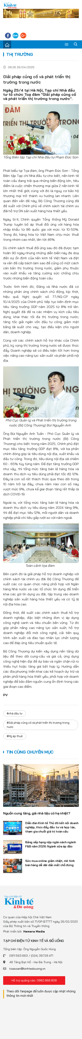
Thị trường (19, 54)
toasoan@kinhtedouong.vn (27, 969)
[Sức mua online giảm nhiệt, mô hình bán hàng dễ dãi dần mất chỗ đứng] (12, 866)
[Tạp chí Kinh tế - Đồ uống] (19, 902)
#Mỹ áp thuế (14, 736)
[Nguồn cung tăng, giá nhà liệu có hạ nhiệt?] (41, 785)
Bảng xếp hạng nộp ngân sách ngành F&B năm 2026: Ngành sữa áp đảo (50, 844)
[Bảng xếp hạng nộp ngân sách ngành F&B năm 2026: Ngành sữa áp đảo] (12, 847)
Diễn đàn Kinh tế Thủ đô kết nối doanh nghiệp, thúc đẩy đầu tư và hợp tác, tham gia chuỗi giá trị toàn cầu (51, 827)
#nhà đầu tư (14, 713)
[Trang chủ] (7, 45)
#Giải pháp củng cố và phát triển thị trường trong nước (38, 725)
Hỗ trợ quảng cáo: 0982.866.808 (34, 980)
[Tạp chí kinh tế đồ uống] (10, 5)
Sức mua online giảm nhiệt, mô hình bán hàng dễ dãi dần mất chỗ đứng (50, 863)
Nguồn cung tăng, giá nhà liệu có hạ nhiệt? (36, 813)
